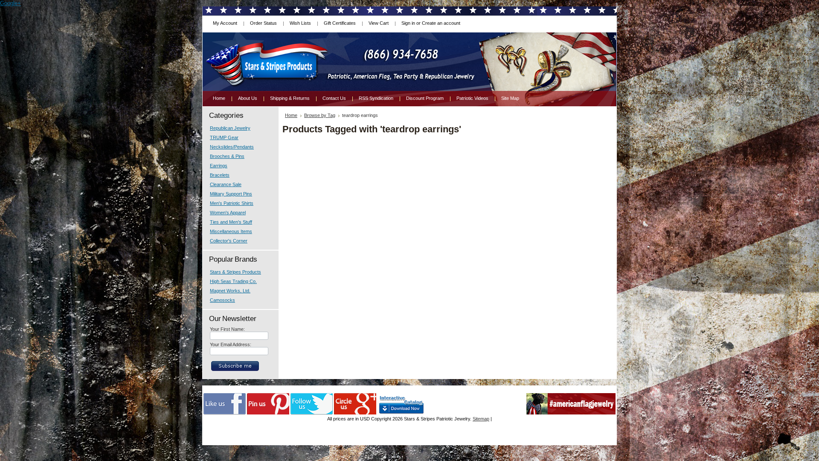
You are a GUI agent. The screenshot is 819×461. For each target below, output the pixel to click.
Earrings (218, 165)
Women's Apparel (228, 212)
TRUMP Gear (224, 137)
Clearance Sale (225, 184)
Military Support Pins (231, 193)
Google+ (10, 3)
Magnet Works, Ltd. (230, 290)
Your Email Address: (230, 344)
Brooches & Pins (227, 156)
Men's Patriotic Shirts (231, 203)
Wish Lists (300, 23)
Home (291, 115)
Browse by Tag (319, 115)
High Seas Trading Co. (233, 281)
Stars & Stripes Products (235, 271)
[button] (818, 460)
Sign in (408, 23)
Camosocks (222, 300)
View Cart (379, 23)
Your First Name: (227, 329)
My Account (225, 23)
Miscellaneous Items (231, 231)
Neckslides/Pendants (232, 146)
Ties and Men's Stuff (231, 222)
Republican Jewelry (230, 128)
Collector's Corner (228, 240)
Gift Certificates (340, 23)
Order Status (263, 23)
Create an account (441, 23)
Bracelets (219, 175)
